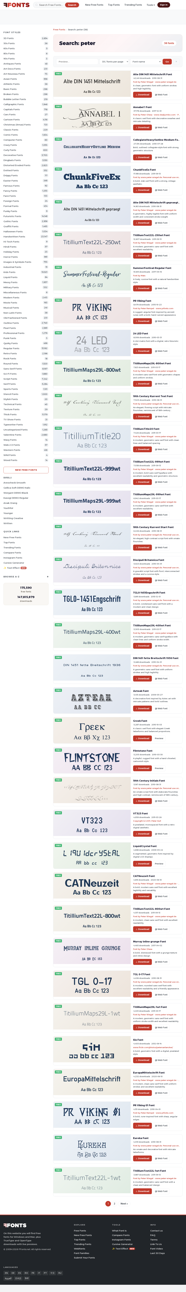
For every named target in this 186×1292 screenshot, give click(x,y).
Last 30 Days (157, 1253)
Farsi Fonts (9, 196)
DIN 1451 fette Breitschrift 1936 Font (155, 658)
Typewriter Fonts (13, 424)
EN (6, 1273)
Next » (124, 1203)
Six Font (138, 1039)
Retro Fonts (10, 353)
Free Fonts (59, 29)
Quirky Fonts (10, 343)
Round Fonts (10, 363)
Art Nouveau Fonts (14, 73)
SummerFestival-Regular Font (152, 268)
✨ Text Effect (14, 568)
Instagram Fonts (12, 557)
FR (33, 1273)
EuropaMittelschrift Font (149, 1072)
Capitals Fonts (11, 109)
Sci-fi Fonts (10, 373)
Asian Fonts (10, 79)
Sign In (164, 4)
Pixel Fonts (9, 328)
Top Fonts (114, 4)
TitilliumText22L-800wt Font (151, 908)
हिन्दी (26, 1278)
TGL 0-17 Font (141, 974)
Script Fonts (10, 378)
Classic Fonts (10, 129)
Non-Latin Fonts (12, 312)
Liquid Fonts (10, 277)
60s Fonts (9, 48)
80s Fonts (9, 53)
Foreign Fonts (11, 201)
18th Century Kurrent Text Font (153, 396)
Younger (8, 513)
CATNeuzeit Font (144, 876)
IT (39, 1273)
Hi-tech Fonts (11, 241)
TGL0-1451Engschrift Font (149, 592)
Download (143, 94)
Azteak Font (141, 690)
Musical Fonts (11, 307)
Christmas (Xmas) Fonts (17, 124)
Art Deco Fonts (12, 68)
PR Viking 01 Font (144, 1105)
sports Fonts (10, 389)
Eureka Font (141, 1138)
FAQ (152, 1235)
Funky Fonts (10, 211)
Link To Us (156, 1244)
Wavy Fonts (10, 439)
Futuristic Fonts (12, 216)
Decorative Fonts (13, 155)
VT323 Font (140, 813)
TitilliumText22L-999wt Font (151, 461)
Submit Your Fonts (84, 1257)
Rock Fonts (9, 358)
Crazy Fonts (10, 145)
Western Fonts (11, 450)
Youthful (8, 508)
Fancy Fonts (10, 190)
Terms (154, 1239)
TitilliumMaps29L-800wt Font (152, 363)
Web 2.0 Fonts (11, 445)
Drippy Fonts (10, 175)
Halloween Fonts (13, 231)
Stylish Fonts (10, 399)
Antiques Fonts (12, 63)
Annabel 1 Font (142, 107)
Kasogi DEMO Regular (15, 498)
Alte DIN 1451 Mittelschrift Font (152, 74)
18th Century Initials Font (149, 780)
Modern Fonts (11, 297)
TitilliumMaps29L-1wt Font (150, 1007)
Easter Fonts (10, 180)
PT (45, 1273)
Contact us (156, 1230)
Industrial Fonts (12, 267)
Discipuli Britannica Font (148, 560)
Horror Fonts (10, 257)
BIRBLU (7, 477)
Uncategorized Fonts (15, 429)
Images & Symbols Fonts (17, 262)
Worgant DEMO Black (15, 492)
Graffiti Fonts (10, 226)
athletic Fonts (11, 84)
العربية (8, 1278)
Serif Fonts (9, 384)
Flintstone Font (142, 750)
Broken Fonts (11, 94)
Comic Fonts (10, 134)
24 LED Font (140, 333)
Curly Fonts (9, 150)
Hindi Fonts (9, 246)
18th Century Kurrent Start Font (153, 527)
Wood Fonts (10, 460)
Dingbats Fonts (12, 160)
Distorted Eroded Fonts (16, 165)
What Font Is (119, 1230)
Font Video (156, 1248)
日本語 (18, 1278)
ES (19, 1273)
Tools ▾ (151, 5)
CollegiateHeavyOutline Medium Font (157, 139)
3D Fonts (8, 38)
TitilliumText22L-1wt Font (149, 1170)
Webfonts (79, 1248)
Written (7, 523)
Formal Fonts (10, 206)
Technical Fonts (12, 404)
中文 (53, 1273)
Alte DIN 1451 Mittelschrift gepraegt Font (159, 202)
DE (13, 1273)
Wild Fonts (9, 455)
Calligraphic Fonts (13, 104)
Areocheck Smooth (14, 482)
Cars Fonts (9, 114)
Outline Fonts (11, 323)
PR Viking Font (142, 300)
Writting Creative (13, 518)
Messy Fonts (10, 282)
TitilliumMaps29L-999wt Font (152, 494)
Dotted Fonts (11, 170)
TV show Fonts (12, 419)
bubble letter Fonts (14, 99)
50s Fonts (9, 43)
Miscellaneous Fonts (15, 292)
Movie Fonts (10, 302)
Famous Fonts (11, 185)
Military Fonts (11, 287)
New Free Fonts (94, 4)
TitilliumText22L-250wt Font (151, 235)
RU (59, 1273)
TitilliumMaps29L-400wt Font (152, 625)
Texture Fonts (11, 409)
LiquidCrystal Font (145, 846)
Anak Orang (10, 503)
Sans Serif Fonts (12, 368)
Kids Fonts (9, 272)
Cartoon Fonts (11, 119)
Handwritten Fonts (14, 236)
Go (167, 61)
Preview (159, 738)
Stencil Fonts (10, 394)
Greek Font (140, 720)
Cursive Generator (13, 562)
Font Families (81, 1253)
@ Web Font (161, 94)
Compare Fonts (12, 552)
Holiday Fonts (11, 251)
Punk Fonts (9, 338)
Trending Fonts (133, 4)
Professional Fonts (13, 333)
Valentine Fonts (12, 434)
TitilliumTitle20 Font (146, 428)
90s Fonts (9, 58)
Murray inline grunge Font (149, 941)
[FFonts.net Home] (16, 5)
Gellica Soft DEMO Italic (16, 487)
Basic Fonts (10, 89)
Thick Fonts (10, 414)
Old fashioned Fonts (15, 318)
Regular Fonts (11, 348)
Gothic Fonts (10, 221)
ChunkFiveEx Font (144, 169)
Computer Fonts (12, 140)
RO (26, 1273)
